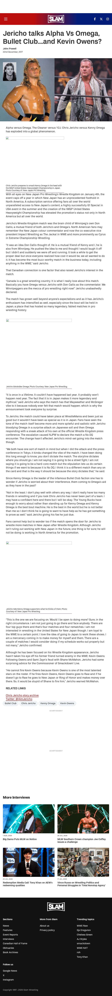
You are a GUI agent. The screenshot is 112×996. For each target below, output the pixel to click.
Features (7, 930)
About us (44, 926)
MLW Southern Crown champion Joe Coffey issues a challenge (81, 840)
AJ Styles (82, 939)
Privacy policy (47, 930)
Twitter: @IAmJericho (19, 699)
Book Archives (10, 952)
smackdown (83, 943)
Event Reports (10, 934)
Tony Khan (82, 957)
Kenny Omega (48, 703)
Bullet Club (10, 703)
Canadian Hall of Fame (15, 943)
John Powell (9, 48)
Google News (10, 971)
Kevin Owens (67, 703)
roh (78, 952)
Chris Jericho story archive (22, 695)
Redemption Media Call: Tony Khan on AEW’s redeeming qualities (27, 884)
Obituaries (8, 948)
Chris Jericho (28, 703)
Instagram (8, 979)
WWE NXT (82, 948)
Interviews (8, 939)
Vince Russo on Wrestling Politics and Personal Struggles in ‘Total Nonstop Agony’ (81, 884)
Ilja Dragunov (84, 930)
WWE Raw (82, 926)
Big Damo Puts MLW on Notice (20, 839)
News (6, 926)
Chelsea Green (84, 934)
